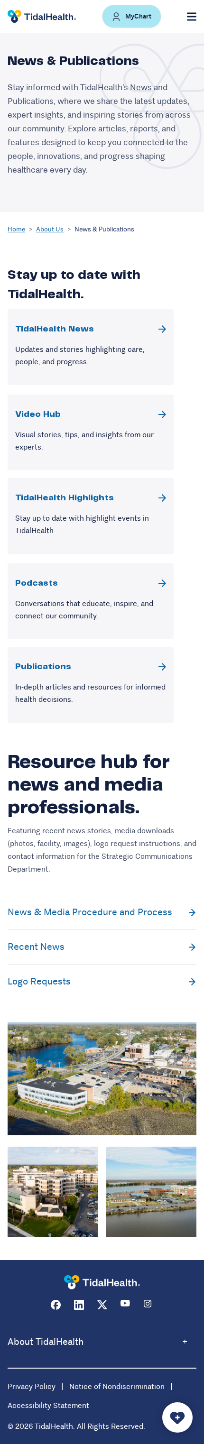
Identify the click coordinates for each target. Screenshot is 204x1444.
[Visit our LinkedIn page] (79, 1305)
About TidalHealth (45, 1341)
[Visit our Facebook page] (56, 1305)
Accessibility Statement (48, 1405)
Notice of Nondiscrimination (117, 1386)
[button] (131, 16)
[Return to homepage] (102, 1282)
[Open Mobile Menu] (191, 16)
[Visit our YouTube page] (125, 1305)
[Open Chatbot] (177, 1417)
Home (16, 229)
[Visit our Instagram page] (149, 1305)
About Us (50, 229)
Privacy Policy (32, 1386)
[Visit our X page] (102, 1305)
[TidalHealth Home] (42, 16)
